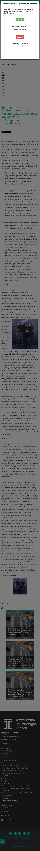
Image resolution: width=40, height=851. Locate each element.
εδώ (12, 13)
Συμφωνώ (20, 19)
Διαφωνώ (20, 37)
